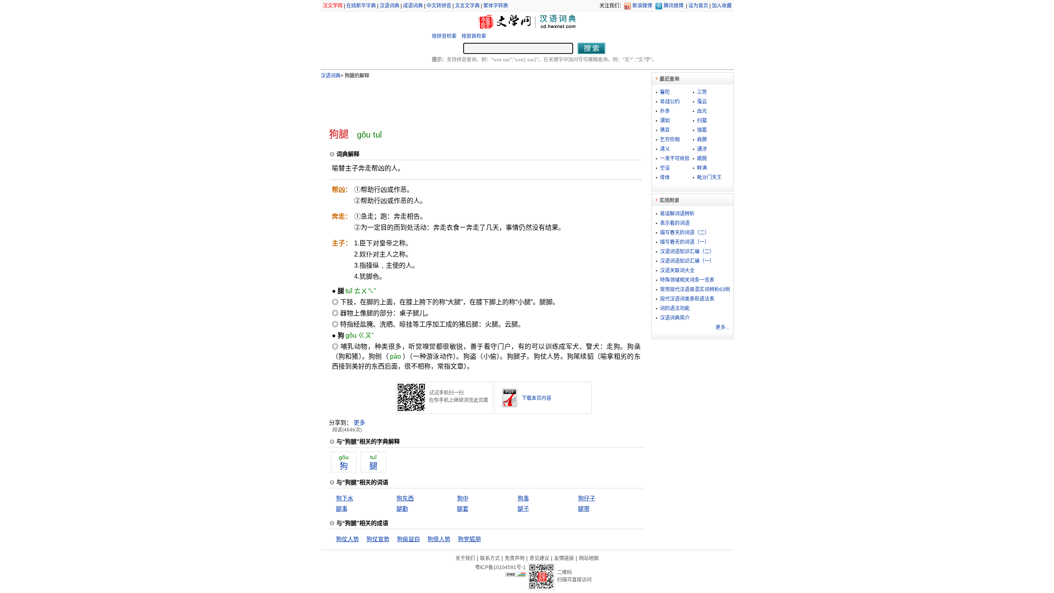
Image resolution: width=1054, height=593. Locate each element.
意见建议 (539, 558)
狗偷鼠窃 (408, 539)
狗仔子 (586, 498)
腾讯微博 (673, 6)
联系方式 (490, 558)
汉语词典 (389, 6)
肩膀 (702, 139)
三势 (702, 92)
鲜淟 (702, 168)
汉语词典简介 (675, 318)
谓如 (665, 121)
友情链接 (564, 558)
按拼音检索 (444, 36)
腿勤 (402, 508)
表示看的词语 (675, 223)
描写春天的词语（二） (684, 233)
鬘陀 (665, 92)
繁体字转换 (495, 6)
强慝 (702, 130)
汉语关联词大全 (677, 270)
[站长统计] (515, 575)
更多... (722, 327)
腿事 (341, 508)
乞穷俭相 (670, 139)
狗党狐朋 (469, 539)
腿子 (523, 508)
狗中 (463, 498)
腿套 (463, 508)
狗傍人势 (438, 539)
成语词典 (413, 6)
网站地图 (589, 558)
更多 (359, 422)
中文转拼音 (439, 6)
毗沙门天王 (709, 177)
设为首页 (698, 6)
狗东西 (405, 498)
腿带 (584, 508)
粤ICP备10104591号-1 (500, 567)
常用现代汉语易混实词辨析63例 (695, 289)
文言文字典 (467, 6)
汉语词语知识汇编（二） (687, 251)
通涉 (702, 149)
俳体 (665, 177)
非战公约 (670, 102)
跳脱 (702, 158)
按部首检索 (474, 36)
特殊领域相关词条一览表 (687, 280)
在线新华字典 (361, 6)
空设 (665, 168)
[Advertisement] (473, 100)
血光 (702, 111)
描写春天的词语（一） (684, 242)
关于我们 (465, 558)
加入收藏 (722, 6)
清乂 (665, 149)
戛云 (702, 102)
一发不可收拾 (675, 158)
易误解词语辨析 (677, 214)
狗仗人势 (347, 539)
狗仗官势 (377, 539)
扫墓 (702, 121)
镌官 (665, 130)
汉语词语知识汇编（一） (687, 261)
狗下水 (344, 498)
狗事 (523, 498)
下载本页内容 (536, 398)
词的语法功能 (675, 308)
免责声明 (515, 558)
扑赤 (665, 111)
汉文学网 (333, 6)
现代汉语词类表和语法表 (687, 299)
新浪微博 (642, 6)
